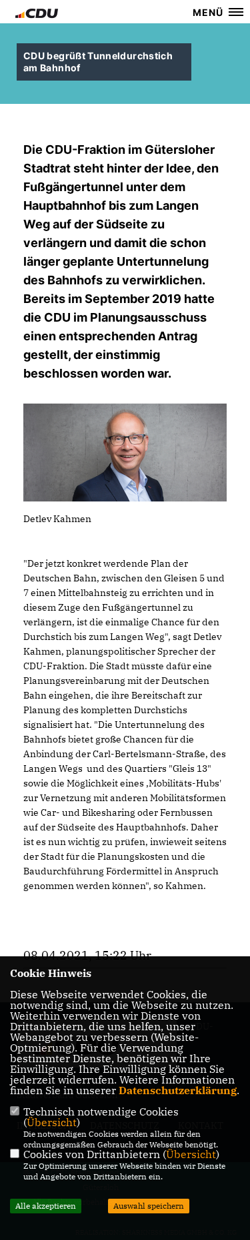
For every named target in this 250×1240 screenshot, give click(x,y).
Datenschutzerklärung (178, 1090)
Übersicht (52, 1122)
